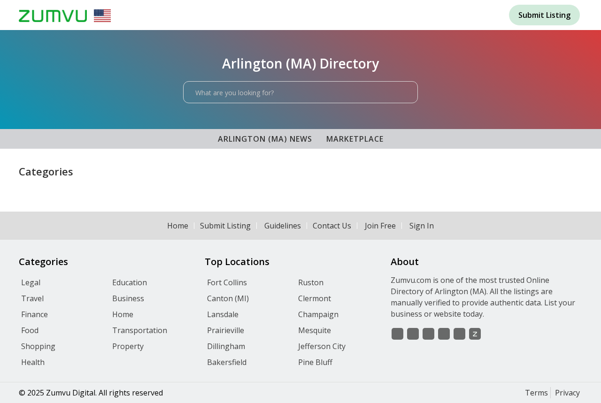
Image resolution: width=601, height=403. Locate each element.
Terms (536, 393)
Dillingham (226, 346)
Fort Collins (227, 282)
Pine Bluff (315, 362)
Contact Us (332, 225)
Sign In (421, 225)
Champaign (318, 314)
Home (177, 225)
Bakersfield (227, 362)
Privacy (567, 393)
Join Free (380, 225)
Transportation (139, 330)
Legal (30, 282)
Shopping (38, 346)
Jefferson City (322, 346)
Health (33, 362)
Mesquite (314, 330)
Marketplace (355, 139)
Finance (34, 314)
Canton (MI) (228, 298)
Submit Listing (225, 225)
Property (128, 346)
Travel (32, 298)
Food (30, 330)
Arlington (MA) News (265, 139)
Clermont (314, 298)
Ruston (311, 282)
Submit (544, 15)
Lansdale (223, 314)
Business (128, 298)
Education (129, 282)
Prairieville (225, 330)
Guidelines (282, 225)
